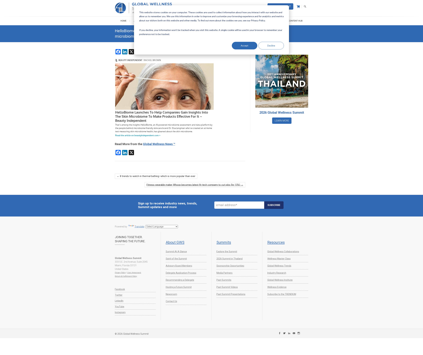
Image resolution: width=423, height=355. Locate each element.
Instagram (120, 312)
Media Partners (224, 273)
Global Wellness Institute (280, 280)
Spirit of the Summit (176, 258)
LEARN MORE (282, 120)
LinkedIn (119, 300)
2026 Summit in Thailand (229, 258)
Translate (139, 226)
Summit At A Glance (176, 251)
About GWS (175, 242)
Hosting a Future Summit (179, 287)
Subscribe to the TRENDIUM (281, 294)
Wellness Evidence (277, 287)
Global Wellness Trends (279, 265)
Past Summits (223, 280)
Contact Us (171, 301)
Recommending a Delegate (180, 280)
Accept (244, 45)
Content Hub (295, 21)
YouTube (119, 306)
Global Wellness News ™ (159, 144)
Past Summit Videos (227, 287)
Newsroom (171, 294)
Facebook (120, 289)
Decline (271, 45)
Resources (276, 242)
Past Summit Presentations (230, 294)
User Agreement (134, 273)
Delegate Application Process (181, 273)
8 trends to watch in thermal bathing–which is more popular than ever (156, 176)
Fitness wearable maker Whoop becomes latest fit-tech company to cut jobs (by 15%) (195, 184)
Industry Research (276, 273)
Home (123, 21)
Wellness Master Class (279, 258)
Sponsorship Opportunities (230, 265)
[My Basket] (298, 6)
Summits (223, 242)
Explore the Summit (226, 251)
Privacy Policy (120, 273)
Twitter (118, 295)
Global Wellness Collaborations (283, 251)
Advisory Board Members (179, 265)
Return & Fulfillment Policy (126, 276)
